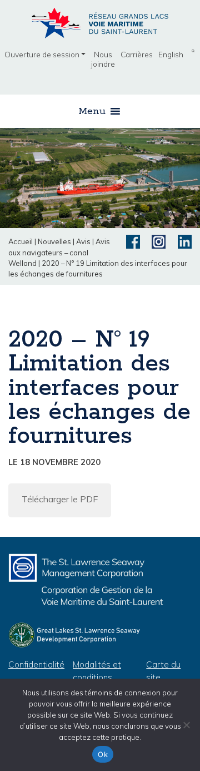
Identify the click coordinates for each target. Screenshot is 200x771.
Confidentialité (36, 664)
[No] (186, 724)
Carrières (137, 54)
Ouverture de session (41, 54)
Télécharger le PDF (60, 499)
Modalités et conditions (97, 671)
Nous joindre (103, 59)
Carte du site (163, 671)
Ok (103, 754)
